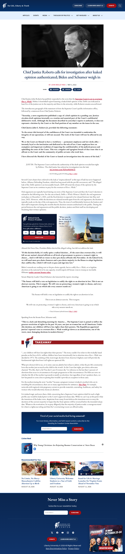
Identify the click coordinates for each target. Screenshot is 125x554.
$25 (26, 233)
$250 (45, 233)
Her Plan (82, 384)
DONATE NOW (39, 237)
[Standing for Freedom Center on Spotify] (73, 532)
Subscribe (78, 6)
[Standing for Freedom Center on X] (52, 532)
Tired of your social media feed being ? (62, 415)
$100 (39, 233)
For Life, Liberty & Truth (18, 5)
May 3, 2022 (73, 174)
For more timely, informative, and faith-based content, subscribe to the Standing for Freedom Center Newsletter (62, 422)
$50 (32, 233)
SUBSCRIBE (77, 429)
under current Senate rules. (40, 272)
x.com (78, 89)
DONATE (52, 539)
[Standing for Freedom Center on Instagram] (68, 532)
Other (52, 233)
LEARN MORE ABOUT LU (68, 539)
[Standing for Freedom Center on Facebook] (57, 532)
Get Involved (81, 15)
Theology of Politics (61, 15)
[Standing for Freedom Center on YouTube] (62, 532)
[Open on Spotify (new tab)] (103, 444)
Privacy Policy (73, 548)
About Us (96, 15)
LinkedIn (67, 89)
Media (45, 15)
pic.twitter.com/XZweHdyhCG (62, 169)
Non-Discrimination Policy (56, 548)
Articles (26, 15)
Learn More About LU (95, 6)
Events (36, 15)
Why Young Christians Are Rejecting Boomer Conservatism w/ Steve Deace (64, 445)
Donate (111, 6)
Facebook (55, 89)
